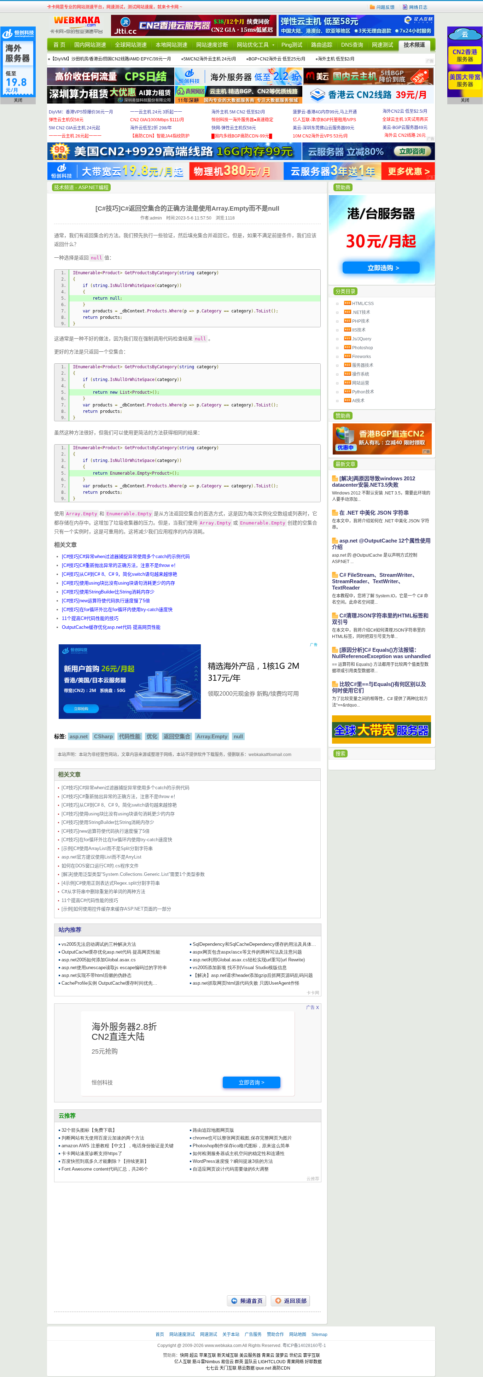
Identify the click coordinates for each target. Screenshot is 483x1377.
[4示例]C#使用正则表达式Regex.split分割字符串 (111, 883)
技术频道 (414, 45)
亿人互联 (182, 1361)
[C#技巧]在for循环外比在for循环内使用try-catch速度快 (117, 609)
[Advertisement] (187, 1238)
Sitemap (319, 1334)
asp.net (79, 736)
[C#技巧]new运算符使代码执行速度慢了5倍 (106, 600)
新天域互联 (227, 1355)
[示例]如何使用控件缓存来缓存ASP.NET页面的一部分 (116, 909)
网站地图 (297, 1334)
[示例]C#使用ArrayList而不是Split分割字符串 (107, 848)
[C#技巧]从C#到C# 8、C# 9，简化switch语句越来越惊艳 (119, 574)
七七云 (212, 1368)
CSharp (103, 736)
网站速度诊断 (212, 45)
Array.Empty (212, 736)
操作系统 (360, 374)
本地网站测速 (171, 45)
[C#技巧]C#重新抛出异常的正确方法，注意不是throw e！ (120, 565)
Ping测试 (291, 45)
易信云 (227, 1361)
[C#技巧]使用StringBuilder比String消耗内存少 (108, 591)
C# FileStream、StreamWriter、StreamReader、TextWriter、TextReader (375, 581)
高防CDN (281, 1368)
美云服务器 (250, 1355)
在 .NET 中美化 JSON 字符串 (374, 513)
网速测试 (382, 45)
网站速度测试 (182, 1334)
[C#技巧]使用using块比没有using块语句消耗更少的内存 (118, 583)
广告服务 (254, 1334)
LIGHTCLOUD (272, 1361)
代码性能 (129, 736)
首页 (160, 1334)
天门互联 (228, 1368)
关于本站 (231, 1334)
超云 (194, 1355)
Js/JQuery (361, 338)
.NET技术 (361, 312)
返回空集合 (177, 736)
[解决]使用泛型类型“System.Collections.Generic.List (133, 874)
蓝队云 (250, 1361)
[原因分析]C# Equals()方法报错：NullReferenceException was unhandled (381, 653)
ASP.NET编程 (93, 187)
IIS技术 (359, 330)
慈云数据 (246, 1368)
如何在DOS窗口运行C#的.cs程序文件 (100, 865)
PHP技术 (360, 321)
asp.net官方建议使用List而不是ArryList (101, 857)
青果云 (268, 1355)
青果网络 (295, 1361)
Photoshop (362, 347)
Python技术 (363, 391)
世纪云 (295, 1355)
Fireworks (361, 356)
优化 (152, 736)
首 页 (59, 45)
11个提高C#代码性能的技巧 (90, 618)
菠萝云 (281, 1355)
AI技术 (358, 400)
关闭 (18, 100)
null (238, 736)
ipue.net (263, 1368)
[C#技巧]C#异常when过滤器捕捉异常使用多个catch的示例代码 (126, 556)
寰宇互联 (311, 1355)
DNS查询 (352, 45)
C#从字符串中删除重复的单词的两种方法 (103, 891)
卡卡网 (79, 25)
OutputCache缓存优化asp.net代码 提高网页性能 (111, 627)
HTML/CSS (363, 303)
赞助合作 (275, 1334)
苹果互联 (207, 1355)
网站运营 (360, 383)
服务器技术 (362, 365)
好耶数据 (313, 1361)
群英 (239, 1361)
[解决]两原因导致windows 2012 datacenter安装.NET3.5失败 (373, 481)
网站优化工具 (253, 45)
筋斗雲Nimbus (206, 1361)
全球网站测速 (131, 45)
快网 (184, 1355)
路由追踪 (321, 45)
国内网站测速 (90, 45)
